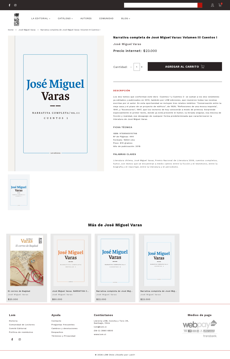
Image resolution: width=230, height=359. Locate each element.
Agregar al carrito (182, 66)
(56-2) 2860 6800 (103, 331)
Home (10, 30)
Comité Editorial (18, 328)
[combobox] (163, 5)
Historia (13, 321)
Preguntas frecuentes (63, 325)
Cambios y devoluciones (64, 328)
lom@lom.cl (100, 327)
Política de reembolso (21, 332)
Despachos (57, 332)
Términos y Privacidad (63, 336)
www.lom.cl (100, 334)
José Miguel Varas (27, 30)
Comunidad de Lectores (22, 325)
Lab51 (132, 355)
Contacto (56, 321)
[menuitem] (41, 18)
